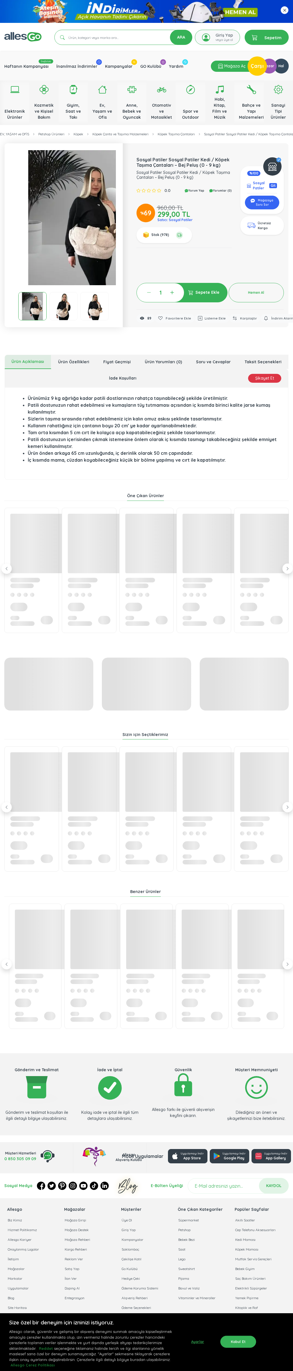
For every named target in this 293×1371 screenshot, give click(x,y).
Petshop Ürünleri (51, 134)
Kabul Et (238, 1341)
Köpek (78, 134)
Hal (281, 66)
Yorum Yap (195, 191)
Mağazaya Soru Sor (264, 203)
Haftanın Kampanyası (26, 66)
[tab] (28, 362)
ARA (181, 37)
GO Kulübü (150, 66)
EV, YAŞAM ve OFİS (14, 134)
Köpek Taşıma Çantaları (176, 134)
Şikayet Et (264, 378)
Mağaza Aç (234, 66)
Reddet (46, 1348)
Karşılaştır (248, 318)
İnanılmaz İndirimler (76, 66)
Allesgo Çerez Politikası (33, 1365)
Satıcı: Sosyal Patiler (175, 220)
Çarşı (257, 66)
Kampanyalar (118, 66)
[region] (146, 1342)
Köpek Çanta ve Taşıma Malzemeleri (120, 134)
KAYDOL (274, 1185)
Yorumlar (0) (222, 191)
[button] (78, 217)
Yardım (176, 66)
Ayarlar (197, 1341)
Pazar (269, 66)
